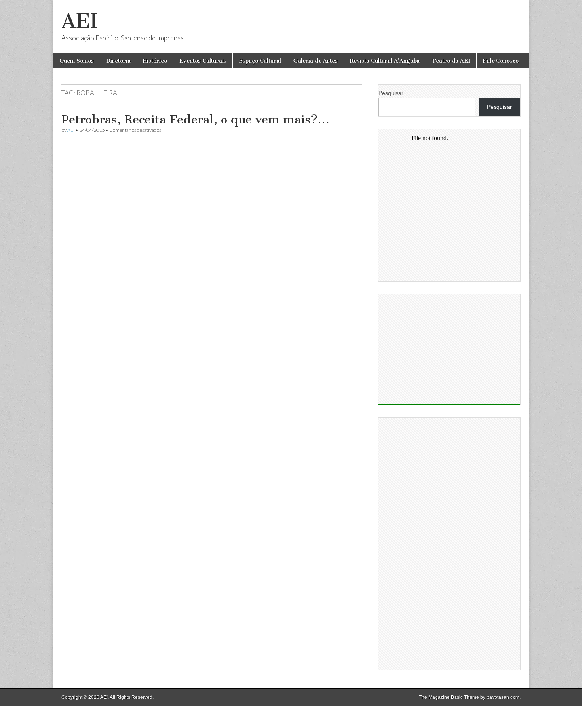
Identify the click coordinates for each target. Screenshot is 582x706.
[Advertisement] (449, 349)
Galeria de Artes (315, 60)
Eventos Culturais (202, 60)
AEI (79, 21)
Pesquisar (390, 93)
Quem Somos (76, 60)
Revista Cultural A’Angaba (385, 60)
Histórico (155, 60)
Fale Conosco (501, 60)
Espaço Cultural (260, 60)
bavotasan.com (503, 697)
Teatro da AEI (451, 60)
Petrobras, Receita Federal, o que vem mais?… (195, 119)
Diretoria (118, 60)
